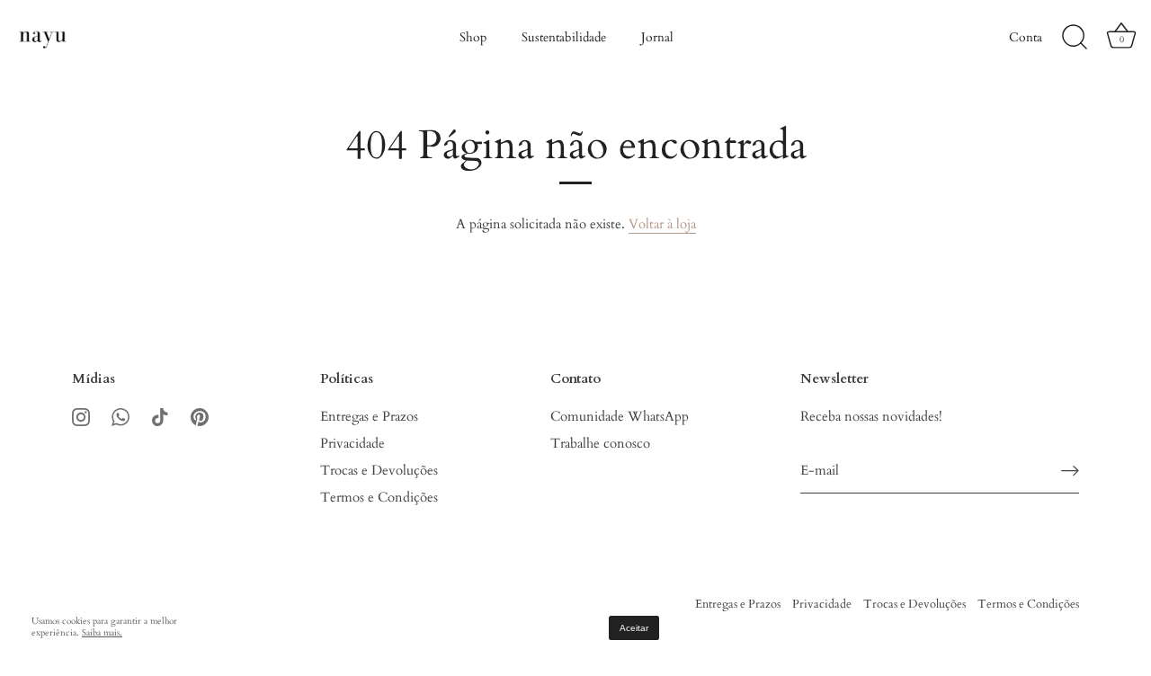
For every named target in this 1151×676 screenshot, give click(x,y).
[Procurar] (1074, 38)
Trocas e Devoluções (379, 470)
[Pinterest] (200, 416)
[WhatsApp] (120, 416)
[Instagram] (81, 416)
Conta (1025, 37)
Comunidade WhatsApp (619, 416)
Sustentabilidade (564, 37)
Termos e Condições (379, 497)
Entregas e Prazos (369, 416)
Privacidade (352, 443)
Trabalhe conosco (600, 443)
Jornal (657, 37)
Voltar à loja (662, 224)
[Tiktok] (160, 416)
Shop (473, 37)
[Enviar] (1070, 470)
